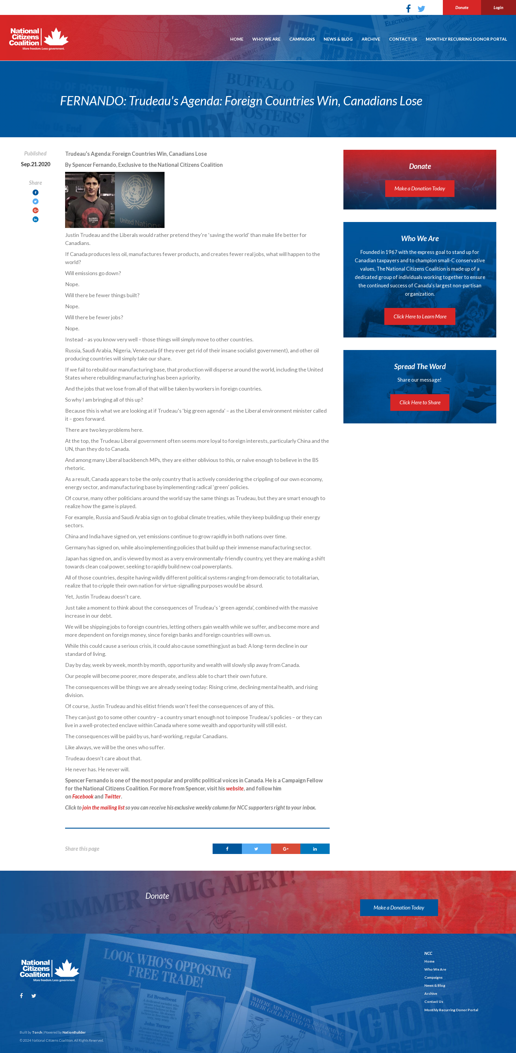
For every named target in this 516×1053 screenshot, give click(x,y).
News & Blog (338, 38)
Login (498, 7)
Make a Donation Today (419, 188)
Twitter (113, 796)
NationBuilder (74, 1032)
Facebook (82, 796)
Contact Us (403, 38)
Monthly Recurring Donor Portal (466, 38)
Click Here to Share (420, 402)
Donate (462, 7)
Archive (371, 38)
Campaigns (302, 38)
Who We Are (266, 38)
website (235, 788)
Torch (37, 1032)
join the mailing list (103, 807)
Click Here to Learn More (420, 316)
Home (236, 38)
